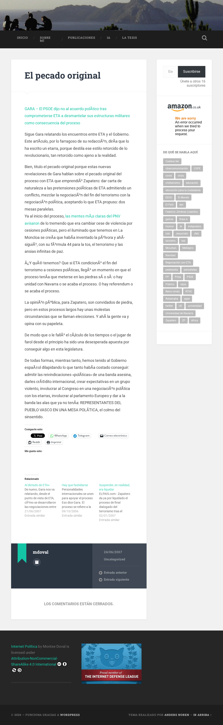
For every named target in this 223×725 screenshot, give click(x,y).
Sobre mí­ (45, 39)
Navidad (171, 255)
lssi (183, 240)
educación (192, 182)
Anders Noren (176, 715)
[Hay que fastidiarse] (80, 500)
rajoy (183, 284)
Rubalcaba (172, 298)
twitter (169, 305)
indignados (194, 226)
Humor (170, 226)
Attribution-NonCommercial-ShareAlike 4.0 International (34, 661)
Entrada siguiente (116, 580)
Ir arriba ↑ (202, 715)
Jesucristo (182, 233)
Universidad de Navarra (179, 313)
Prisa (178, 276)
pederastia (172, 269)
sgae (187, 298)
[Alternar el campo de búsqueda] (204, 37)
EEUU (169, 197)
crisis (181, 175)
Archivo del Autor (37, 562)
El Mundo (183, 197)
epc (181, 204)
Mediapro (187, 248)
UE (180, 305)
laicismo (171, 240)
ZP (183, 320)
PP (167, 276)
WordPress (70, 715)
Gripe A (183, 219)
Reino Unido (173, 291)
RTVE (189, 291)
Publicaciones (81, 38)
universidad (195, 305)
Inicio (22, 38)
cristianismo (173, 182)
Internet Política (24, 646)
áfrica (194, 320)
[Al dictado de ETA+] (43, 500)
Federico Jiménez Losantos (182, 211)
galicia (169, 219)
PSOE (190, 276)
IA (108, 38)
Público (170, 284)
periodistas (190, 269)
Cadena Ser (172, 161)
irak (168, 233)
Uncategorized (114, 559)
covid (169, 175)
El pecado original (63, 75)
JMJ (196, 233)
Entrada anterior (115, 573)
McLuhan (171, 248)
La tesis (129, 38)
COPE (197, 168)
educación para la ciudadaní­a (183, 190)
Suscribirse (191, 71)
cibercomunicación (177, 168)
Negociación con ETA (178, 262)
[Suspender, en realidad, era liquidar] (117, 502)
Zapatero (171, 320)
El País (170, 204)
